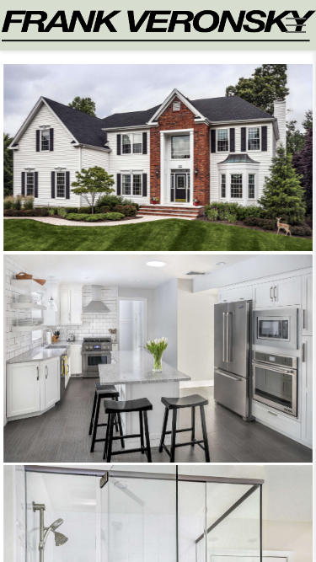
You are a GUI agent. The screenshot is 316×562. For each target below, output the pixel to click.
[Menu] (296, 25)
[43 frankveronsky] (158, 358)
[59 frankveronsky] (158, 157)
